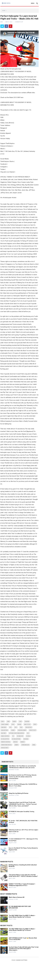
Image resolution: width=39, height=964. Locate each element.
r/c (28, 733)
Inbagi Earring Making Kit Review (18, 793)
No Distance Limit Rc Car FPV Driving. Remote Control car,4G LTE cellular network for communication (22, 776)
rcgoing (26, 739)
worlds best (4, 747)
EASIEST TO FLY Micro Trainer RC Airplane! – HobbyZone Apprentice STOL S (22, 884)
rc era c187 (20, 736)
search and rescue (6, 744)
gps (16, 727)
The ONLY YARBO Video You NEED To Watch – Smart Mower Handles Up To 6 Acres (22, 916)
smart (16, 744)
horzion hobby (22, 730)
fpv (10, 727)
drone (19, 724)
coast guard (4, 724)
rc (13, 736)
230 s (2, 721)
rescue (15, 742)
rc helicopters (16, 739)
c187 (20, 721)
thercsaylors (25, 744)
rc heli (28, 736)
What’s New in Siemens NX (16, 897)
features (3, 727)
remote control (5, 742)
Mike (1, 22)
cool (13, 724)
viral (33, 744)
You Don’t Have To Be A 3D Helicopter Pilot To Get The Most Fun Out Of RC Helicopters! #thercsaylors (23, 948)
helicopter (29, 727)
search (22, 742)
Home (3, 10)
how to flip (32, 730)
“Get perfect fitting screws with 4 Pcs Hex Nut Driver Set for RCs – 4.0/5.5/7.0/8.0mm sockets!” (23, 875)
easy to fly (27, 724)
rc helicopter (5, 739)
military (3, 733)
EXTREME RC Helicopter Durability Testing (21, 811)
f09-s (35, 724)
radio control (5, 736)
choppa (27, 721)
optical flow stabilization (16, 733)
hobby (13, 730)
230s (8, 721)
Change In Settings (21, 960)
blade (14, 721)
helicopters (4, 730)
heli (21, 727)
